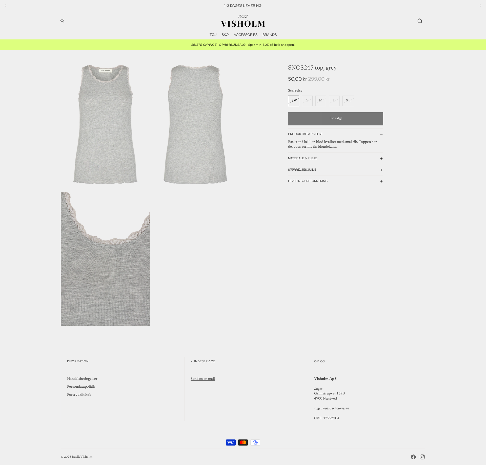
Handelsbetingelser (82, 379)
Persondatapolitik (81, 387)
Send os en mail (203, 379)
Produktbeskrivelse (305, 134)
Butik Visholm (82, 456)
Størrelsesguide (302, 170)
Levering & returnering (308, 181)
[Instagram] (422, 457)
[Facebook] (413, 457)
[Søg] (62, 20)
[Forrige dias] (5, 5)
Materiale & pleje (302, 158)
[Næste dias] (480, 5)
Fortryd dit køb (79, 395)
